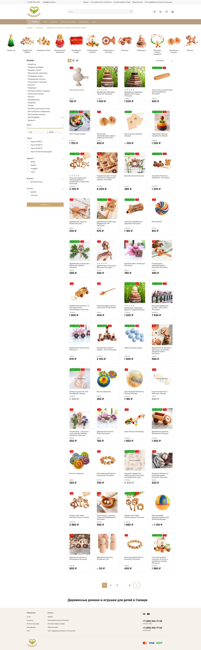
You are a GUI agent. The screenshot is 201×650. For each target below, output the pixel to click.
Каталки (190, 50)
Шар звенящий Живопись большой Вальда (134, 392)
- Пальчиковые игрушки (36, 114)
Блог (94, 22)
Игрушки (39, 28)
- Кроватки (31, 120)
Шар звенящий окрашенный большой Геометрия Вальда (160, 517)
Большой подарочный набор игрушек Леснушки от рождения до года (134, 475)
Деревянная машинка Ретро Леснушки (105, 432)
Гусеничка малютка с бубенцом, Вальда (160, 392)
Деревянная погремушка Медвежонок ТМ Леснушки (106, 223)
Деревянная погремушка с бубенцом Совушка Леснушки (79, 265)
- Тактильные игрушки (35, 94)
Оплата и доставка (68, 22)
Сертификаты (84, 22)
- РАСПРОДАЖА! (33, 117)
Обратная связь (137, 2)
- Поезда (30, 105)
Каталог (35, 22)
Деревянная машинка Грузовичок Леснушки (160, 432)
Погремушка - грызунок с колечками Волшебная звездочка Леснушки (79, 433)
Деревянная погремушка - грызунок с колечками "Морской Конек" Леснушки (162, 350)
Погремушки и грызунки (108, 51)
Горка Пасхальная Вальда (134, 431)
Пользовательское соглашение (101, 2)
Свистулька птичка (76, 90)
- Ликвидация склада (35, 76)
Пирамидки (141, 50)
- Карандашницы (33, 100)
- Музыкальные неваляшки (37, 73)
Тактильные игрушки (173, 51)
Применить (45, 205)
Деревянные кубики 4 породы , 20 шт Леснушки (107, 349)
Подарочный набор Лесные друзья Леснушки (134, 516)
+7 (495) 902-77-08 (152, 621)
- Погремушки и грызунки (37, 82)
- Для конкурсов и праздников (38, 111)
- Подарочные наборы (35, 67)
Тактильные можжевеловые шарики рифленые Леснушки (106, 136)
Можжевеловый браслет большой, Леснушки (133, 558)
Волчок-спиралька (76, 473)
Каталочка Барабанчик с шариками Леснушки (133, 222)
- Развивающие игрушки (36, 79)
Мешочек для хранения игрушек (133, 135)
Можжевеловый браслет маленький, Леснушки (106, 474)
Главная (30, 28)
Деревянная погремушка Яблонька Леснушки (106, 266)
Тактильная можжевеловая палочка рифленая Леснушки (162, 92)
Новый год (11, 50)
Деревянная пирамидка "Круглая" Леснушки (106, 93)
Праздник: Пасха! (43, 50)
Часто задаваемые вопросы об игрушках (158, 2)
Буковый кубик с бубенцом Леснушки (134, 264)
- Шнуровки (31, 102)
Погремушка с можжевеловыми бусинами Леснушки (159, 265)
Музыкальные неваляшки (60, 51)
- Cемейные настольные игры (38, 108)
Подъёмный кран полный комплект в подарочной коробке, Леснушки (106, 178)
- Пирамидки (32, 88)
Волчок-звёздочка (104, 391)
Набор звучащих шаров (133, 348)
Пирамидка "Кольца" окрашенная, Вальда (160, 135)
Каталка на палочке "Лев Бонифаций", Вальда (78, 392)
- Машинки (31, 85)
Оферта (85, 2)
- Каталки (30, 97)
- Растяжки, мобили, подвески (38, 91)
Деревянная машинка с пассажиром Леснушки (78, 558)
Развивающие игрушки (92, 51)
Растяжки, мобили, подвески (157, 52)
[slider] (27, 128)
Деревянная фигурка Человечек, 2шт (105, 558)
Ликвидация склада (76, 51)
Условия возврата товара (121, 2)
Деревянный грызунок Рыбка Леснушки (78, 222)
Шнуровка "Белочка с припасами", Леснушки (160, 177)
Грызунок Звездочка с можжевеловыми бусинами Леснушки (160, 475)
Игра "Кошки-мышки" (77, 134)
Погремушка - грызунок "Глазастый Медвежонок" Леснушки (106, 517)
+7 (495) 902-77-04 (152, 627)
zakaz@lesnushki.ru (49, 2)
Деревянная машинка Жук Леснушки (79, 349)
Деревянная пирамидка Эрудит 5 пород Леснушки (134, 309)
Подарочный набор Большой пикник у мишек (79, 516)
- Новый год (31, 64)
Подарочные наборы (27, 51)
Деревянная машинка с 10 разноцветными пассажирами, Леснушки (79, 307)
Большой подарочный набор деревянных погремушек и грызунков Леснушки (79, 180)
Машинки (124, 50)
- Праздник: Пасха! (34, 70)
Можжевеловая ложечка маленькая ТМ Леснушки (106, 307)
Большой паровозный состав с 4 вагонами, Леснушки (160, 307)
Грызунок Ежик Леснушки (134, 176)
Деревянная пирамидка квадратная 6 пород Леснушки (133, 94)
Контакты (54, 22)
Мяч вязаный (157, 222)
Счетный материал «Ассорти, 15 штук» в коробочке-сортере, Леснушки (160, 560)
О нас (45, 22)
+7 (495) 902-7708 (33, 2)
